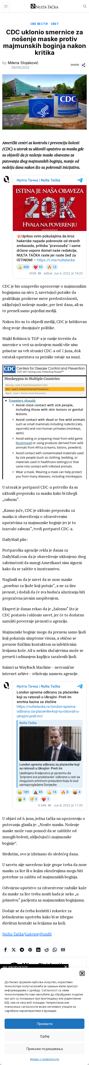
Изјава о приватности (44, 1059)
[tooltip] (5, 950)
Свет (55, 23)
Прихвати (44, 1024)
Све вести (39, 23)
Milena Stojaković (23, 62)
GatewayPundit (38, 934)
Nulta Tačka (13, 934)
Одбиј (44, 1036)
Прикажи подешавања (44, 1049)
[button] (82, 973)
